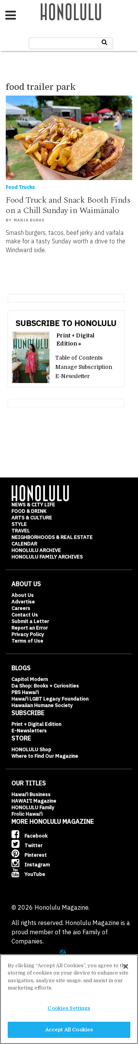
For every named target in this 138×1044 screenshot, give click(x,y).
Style (19, 524)
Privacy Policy (28, 634)
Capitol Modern (30, 679)
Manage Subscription (83, 367)
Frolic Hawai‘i (27, 814)
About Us (23, 595)
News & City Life (33, 504)
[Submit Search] (104, 42)
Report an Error (30, 627)
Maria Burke (29, 220)
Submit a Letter (30, 621)
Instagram (36, 864)
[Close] (125, 966)
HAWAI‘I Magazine (34, 801)
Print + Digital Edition (36, 724)
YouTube (34, 874)
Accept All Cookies (69, 1029)
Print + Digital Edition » (75, 339)
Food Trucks (20, 187)
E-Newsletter (72, 376)
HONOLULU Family (33, 807)
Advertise (23, 601)
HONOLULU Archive (36, 550)
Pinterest (35, 855)
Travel (21, 530)
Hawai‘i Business (31, 794)
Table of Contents (79, 358)
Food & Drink (29, 511)
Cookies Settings (69, 1008)
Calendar (24, 543)
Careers (21, 608)
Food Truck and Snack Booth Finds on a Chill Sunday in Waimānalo (68, 205)
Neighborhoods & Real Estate (52, 537)
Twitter (33, 845)
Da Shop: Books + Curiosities (45, 685)
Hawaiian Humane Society (42, 705)
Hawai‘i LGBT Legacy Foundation (50, 698)
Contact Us (25, 614)
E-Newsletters (29, 730)
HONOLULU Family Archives (47, 556)
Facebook (35, 836)
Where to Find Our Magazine (45, 756)
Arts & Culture (32, 517)
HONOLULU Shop (31, 749)
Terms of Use (27, 641)
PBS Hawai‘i (25, 692)
